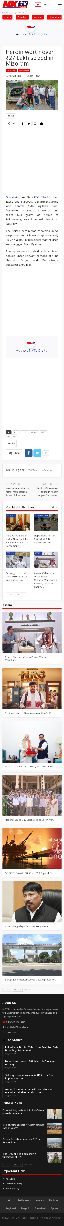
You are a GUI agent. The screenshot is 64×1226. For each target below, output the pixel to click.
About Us (10, 1178)
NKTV (35, 197)
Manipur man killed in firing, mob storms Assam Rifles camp (17, 492)
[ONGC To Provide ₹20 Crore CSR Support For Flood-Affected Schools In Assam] (32, 848)
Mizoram (34, 432)
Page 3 (25, 1208)
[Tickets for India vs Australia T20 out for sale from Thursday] (54, 1143)
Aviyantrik (57, 1217)
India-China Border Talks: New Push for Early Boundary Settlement (31, 1048)
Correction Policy (14, 1183)
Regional (11, 1208)
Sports (10, 553)
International (55, 17)
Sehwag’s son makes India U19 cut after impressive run (29, 1076)
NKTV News (11, 436)
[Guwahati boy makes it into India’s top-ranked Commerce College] (54, 1114)
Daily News (11, 70)
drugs (16, 432)
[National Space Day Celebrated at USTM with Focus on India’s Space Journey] (32, 795)
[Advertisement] (32, 161)
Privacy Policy (12, 1188)
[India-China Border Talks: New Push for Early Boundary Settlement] (18, 522)
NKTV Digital (38, 34)
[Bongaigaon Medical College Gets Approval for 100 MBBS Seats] (32, 955)
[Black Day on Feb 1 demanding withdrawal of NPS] (54, 1157)
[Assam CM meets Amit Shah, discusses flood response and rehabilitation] (32, 742)
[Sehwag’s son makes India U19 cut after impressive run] (18, 560)
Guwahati (22, 17)
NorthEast (24, 70)
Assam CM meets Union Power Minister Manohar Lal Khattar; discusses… (28, 1091)
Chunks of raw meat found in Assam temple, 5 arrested (47, 492)
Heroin (24, 432)
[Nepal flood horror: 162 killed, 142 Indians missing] (46, 522)
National (38, 17)
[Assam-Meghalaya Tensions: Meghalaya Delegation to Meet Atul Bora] (32, 901)
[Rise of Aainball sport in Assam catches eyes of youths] (54, 1128)
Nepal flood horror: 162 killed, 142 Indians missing (30, 1062)
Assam (7, 17)
